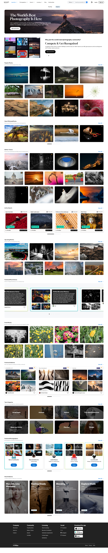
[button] (87, 2)
